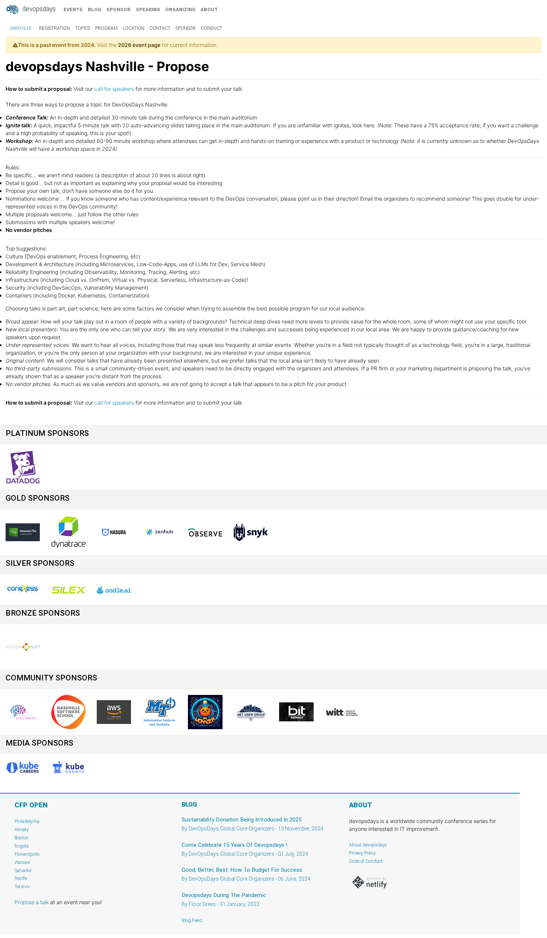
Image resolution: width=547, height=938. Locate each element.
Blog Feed (192, 920)
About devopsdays (368, 845)
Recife (21, 878)
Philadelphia (27, 821)
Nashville (20, 28)
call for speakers (115, 89)
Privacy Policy (362, 853)
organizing (180, 9)
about (209, 9)
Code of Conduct (366, 861)
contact (160, 28)
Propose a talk (32, 902)
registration (54, 28)
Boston (21, 837)
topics (82, 28)
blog (94, 9)
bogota (22, 846)
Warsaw (23, 862)
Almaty (22, 829)
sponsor (118, 9)
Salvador (23, 870)
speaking (148, 9)
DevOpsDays (38, 9)
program (106, 28)
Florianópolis (27, 854)
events (73, 9)
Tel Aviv (22, 886)
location (133, 28)
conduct (211, 28)
